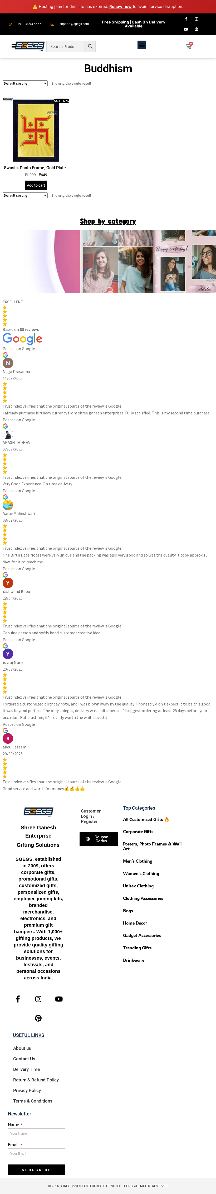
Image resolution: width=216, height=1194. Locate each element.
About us (22, 1048)
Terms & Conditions (32, 1101)
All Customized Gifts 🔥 (146, 819)
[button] (142, 45)
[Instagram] (196, 19)
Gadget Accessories (142, 935)
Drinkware (133, 960)
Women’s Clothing (141, 873)
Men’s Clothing (137, 861)
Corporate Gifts (138, 831)
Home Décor (135, 923)
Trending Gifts (137, 947)
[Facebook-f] (186, 19)
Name (14, 1124)
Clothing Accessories (143, 898)
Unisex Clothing (138, 885)
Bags (128, 910)
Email (13, 1144)
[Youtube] (186, 29)
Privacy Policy (27, 1090)
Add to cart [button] (36, 185)
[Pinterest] (196, 29)
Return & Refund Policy (36, 1079)
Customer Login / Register (91, 816)
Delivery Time (26, 1069)
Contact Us (24, 1058)
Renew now (120, 6)
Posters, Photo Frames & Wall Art (152, 846)
